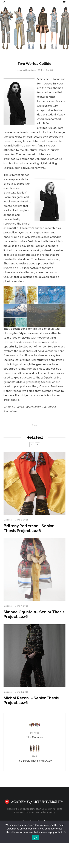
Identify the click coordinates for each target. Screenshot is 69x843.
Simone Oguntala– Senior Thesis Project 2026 (34, 614)
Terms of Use (32, 812)
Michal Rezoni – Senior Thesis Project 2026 (31, 700)
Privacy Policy (48, 812)
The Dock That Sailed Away (34, 758)
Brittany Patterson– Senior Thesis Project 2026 (29, 528)
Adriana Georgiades (26, 70)
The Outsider (34, 735)
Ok (35, 837)
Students (8, 520)
